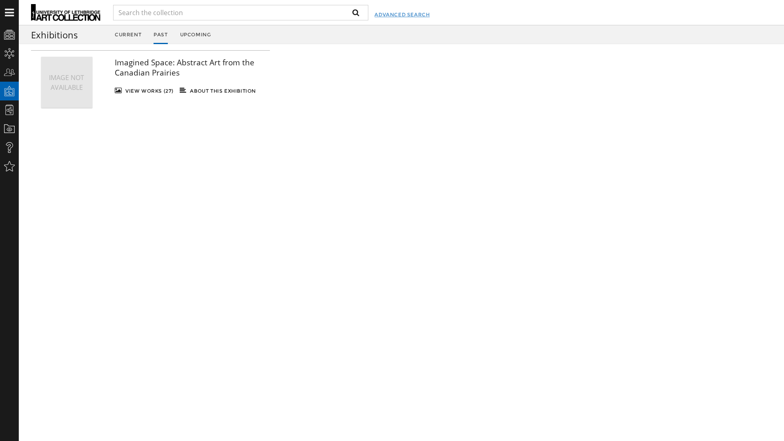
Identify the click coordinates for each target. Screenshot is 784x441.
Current (128, 34)
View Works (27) (149, 91)
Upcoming (195, 34)
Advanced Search (402, 14)
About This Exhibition (222, 91)
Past (160, 34)
